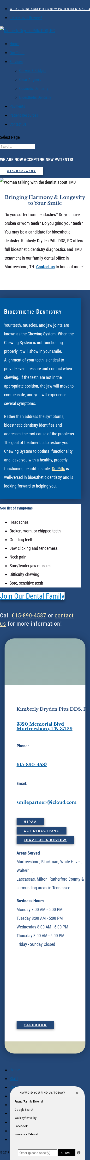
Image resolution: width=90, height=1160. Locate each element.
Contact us (45, 266)
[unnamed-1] (52, 1018)
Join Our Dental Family (32, 596)
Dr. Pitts (58, 468)
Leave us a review (45, 840)
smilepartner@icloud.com (47, 802)
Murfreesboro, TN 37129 (44, 728)
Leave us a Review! (26, 17)
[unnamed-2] (52, 1036)
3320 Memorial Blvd (40, 724)
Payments (17, 106)
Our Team (17, 52)
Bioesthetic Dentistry (35, 97)
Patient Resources (24, 115)
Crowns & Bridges (32, 70)
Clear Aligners (30, 79)
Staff (14, 1078)
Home (14, 44)
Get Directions (41, 831)
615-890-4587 (21, 171)
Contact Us (18, 124)
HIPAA (30, 821)
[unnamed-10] (36, 1049)
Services (16, 61)
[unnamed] (55, 997)
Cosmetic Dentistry (33, 88)
